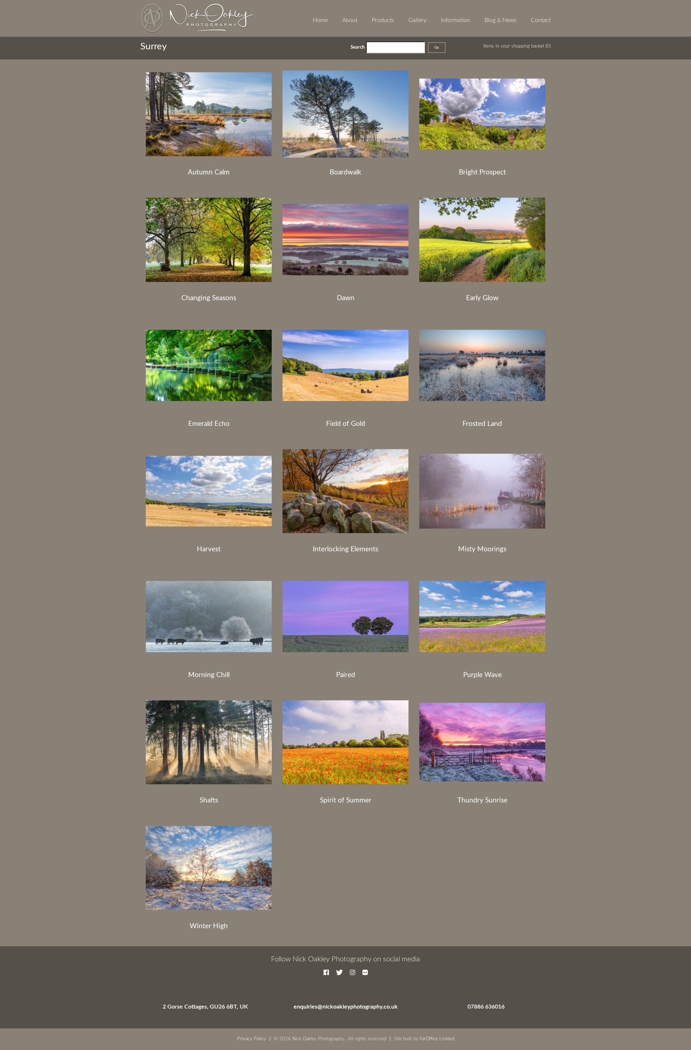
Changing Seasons (208, 298)
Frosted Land (482, 424)
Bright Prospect (482, 172)
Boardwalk (345, 172)
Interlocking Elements (345, 549)
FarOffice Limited (437, 1039)
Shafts (209, 800)
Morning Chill (209, 675)
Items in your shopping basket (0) (517, 46)
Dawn (345, 298)
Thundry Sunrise (482, 800)
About (349, 20)
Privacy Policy (251, 1039)
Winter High (209, 926)
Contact (541, 20)
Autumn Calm (209, 172)
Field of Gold (345, 424)
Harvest (209, 549)
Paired (345, 675)
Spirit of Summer (345, 800)
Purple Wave (482, 675)
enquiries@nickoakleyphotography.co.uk (346, 1007)
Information (455, 20)
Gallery (417, 20)
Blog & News (500, 20)
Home (320, 20)
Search (358, 47)
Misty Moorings (482, 549)
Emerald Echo (209, 424)
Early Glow (482, 298)
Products (383, 20)
